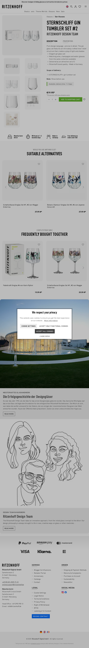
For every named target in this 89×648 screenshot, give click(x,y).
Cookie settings (28, 326)
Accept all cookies (44, 331)
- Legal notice (44, 336)
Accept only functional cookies (53, 326)
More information (51, 320)
